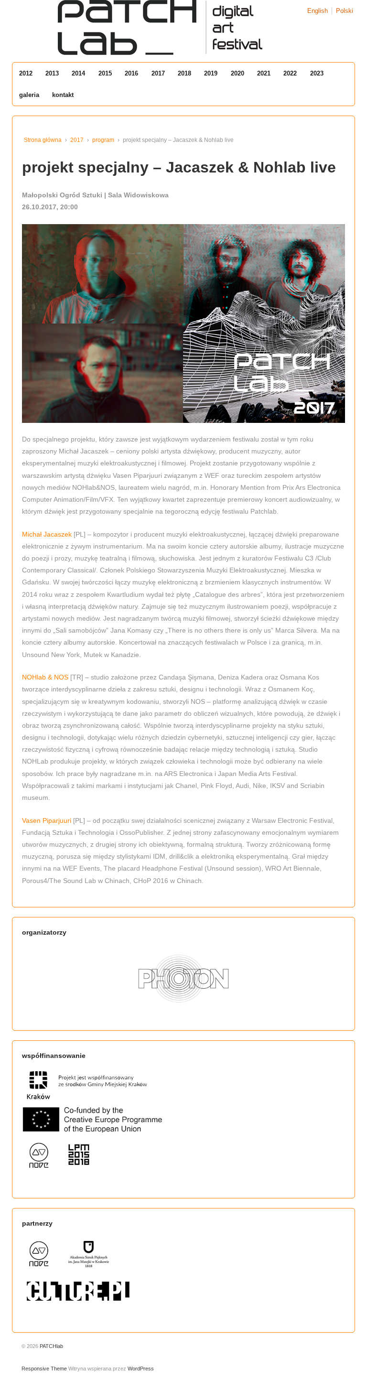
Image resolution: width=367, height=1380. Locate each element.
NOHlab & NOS (45, 677)
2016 (131, 73)
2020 (237, 73)
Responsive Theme (44, 1368)
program (103, 140)
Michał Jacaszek (48, 534)
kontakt (63, 94)
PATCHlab (50, 1346)
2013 (52, 73)
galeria (29, 94)
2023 (317, 73)
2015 (105, 73)
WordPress (141, 1368)
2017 (158, 73)
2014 (78, 73)
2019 (210, 73)
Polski (344, 10)
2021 (263, 73)
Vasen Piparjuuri (46, 820)
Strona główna (43, 140)
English (317, 10)
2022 (290, 73)
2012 (25, 73)
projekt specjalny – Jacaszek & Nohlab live (179, 167)
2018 (184, 73)
